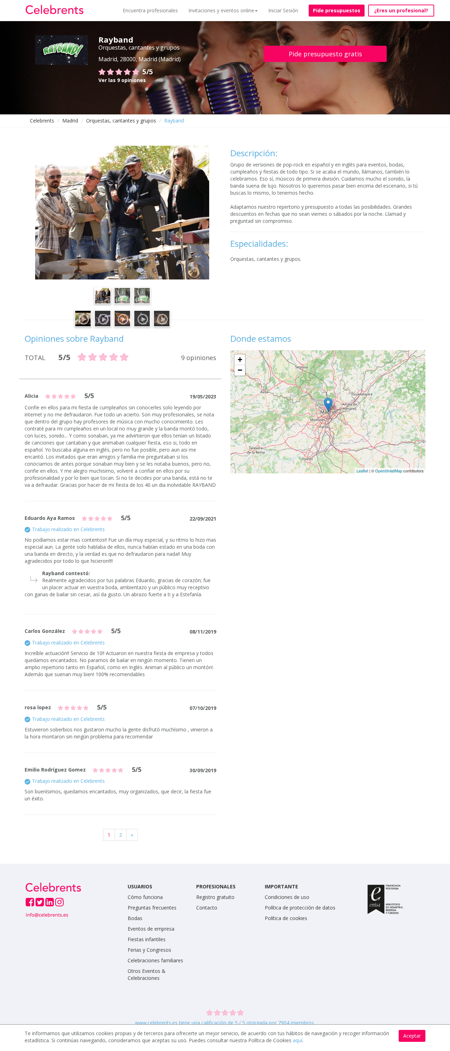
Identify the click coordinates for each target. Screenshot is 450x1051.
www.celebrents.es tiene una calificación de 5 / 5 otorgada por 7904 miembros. (225, 1022)
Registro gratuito (215, 897)
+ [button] (240, 359)
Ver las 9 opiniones (122, 80)
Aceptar (412, 1035)
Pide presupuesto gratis (325, 54)
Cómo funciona (145, 897)
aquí (297, 1040)
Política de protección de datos (300, 907)
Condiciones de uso (287, 897)
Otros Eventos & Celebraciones (147, 974)
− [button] (240, 370)
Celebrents (42, 120)
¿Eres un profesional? (401, 10)
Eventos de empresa (151, 928)
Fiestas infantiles (147, 939)
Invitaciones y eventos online (221, 10)
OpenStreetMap (388, 470)
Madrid (70, 120)
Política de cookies (286, 918)
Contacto (206, 907)
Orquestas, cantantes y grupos (121, 120)
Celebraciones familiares (155, 960)
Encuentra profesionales (150, 10)
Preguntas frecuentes (152, 907)
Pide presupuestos (336, 10)
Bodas (135, 918)
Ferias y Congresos (149, 949)
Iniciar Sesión (283, 10)
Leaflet (362, 470)
